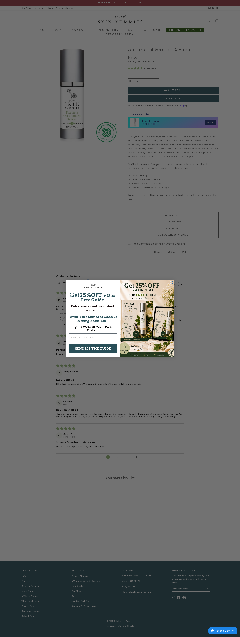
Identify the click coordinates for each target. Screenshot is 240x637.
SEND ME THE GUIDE (93, 349)
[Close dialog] (171, 282)
